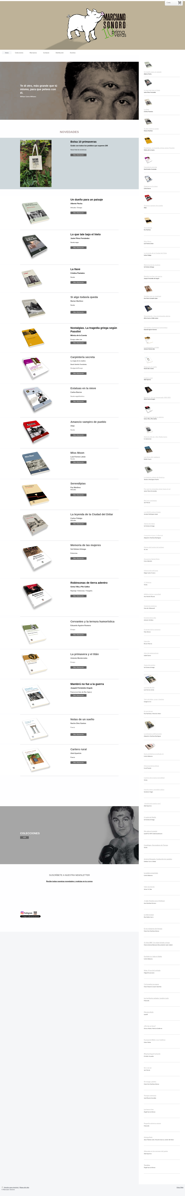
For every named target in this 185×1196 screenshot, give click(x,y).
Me (145, 265)
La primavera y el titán (151, 347)
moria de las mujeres (153, 265)
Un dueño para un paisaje (152, 72)
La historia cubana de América (154, 477)
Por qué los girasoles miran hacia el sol (157, 489)
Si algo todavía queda (151, 129)
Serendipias (148, 228)
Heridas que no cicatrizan (152, 296)
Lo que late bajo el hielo (152, 90)
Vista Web (180, 1187)
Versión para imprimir (11, 1187)
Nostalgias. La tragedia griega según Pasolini (159, 148)
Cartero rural (148, 378)
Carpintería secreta (150, 167)
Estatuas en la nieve (151, 186)
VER (24, 837)
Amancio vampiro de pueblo (153, 205)
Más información (78, 155)
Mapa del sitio (24, 1187)
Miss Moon (147, 241)
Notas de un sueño (150, 367)
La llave (146, 109)
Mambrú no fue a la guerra (153, 276)
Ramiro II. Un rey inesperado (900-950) (157, 397)
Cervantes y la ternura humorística (155, 327)
